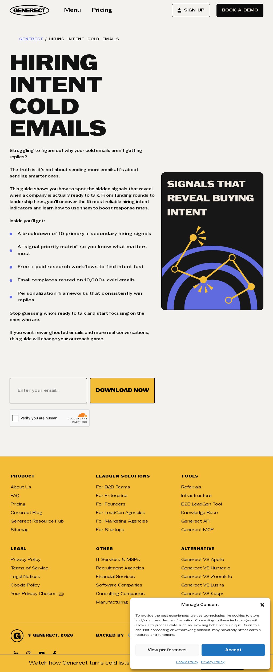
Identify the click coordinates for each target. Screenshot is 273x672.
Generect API (195, 521)
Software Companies (119, 585)
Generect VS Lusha (202, 585)
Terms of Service (29, 568)
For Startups (110, 530)
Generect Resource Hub (37, 521)
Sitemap (20, 530)
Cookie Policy (187, 662)
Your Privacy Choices (34, 594)
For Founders (111, 504)
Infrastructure (196, 496)
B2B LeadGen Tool (201, 504)
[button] (262, 605)
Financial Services (115, 577)
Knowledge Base (199, 513)
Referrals (191, 487)
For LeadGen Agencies (120, 513)
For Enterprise (111, 496)
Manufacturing (112, 602)
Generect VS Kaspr (202, 594)
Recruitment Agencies (120, 568)
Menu (72, 10)
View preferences (167, 650)
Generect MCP (197, 530)
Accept (233, 650)
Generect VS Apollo (202, 560)
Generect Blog (26, 513)
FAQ (15, 496)
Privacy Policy (212, 662)
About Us (21, 487)
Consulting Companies (120, 594)
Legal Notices (25, 577)
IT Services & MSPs (118, 560)
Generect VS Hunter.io (205, 568)
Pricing (102, 10)
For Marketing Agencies (122, 521)
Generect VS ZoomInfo (206, 577)
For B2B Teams (113, 487)
